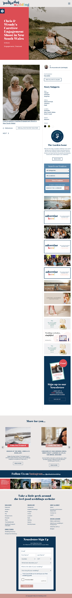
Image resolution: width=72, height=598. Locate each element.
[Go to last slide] (2, 447)
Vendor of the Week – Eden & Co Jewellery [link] (18, 452)
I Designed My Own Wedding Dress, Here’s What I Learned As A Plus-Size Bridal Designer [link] (54, 453)
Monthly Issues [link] (31, 524)
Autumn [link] (46, 119)
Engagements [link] (9, 46)
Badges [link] (52, 528)
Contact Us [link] (53, 513)
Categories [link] (30, 507)
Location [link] (29, 515)
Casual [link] (46, 93)
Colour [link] (29, 513)
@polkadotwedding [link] (52, 474)
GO (67, 188)
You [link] (6, 513)
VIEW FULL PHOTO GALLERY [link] (53, 79)
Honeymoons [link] (8, 515)
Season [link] (29, 522)
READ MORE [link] (57, 159)
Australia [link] (47, 110)
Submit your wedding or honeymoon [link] (56, 524)
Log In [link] (51, 515)
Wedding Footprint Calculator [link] (10, 525)
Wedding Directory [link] (10, 531)
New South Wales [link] (49, 112)
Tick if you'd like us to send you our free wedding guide (35, 574)
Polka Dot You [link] (54, 445)
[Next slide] (69, 447)
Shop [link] (6, 520)
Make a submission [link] (55, 521)
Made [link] (6, 511)
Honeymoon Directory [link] (11, 533)
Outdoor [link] (47, 103)
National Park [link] (48, 102)
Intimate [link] (47, 94)
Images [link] (29, 511)
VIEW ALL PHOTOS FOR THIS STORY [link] (28, 128)
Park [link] (45, 105)
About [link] (51, 507)
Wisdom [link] (7, 509)
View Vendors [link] (57, 181)
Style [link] (28, 518)
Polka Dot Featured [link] (18, 445)
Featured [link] (18, 46)
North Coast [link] (48, 114)
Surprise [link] (46, 96)
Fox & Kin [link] (47, 76)
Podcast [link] (7, 518)
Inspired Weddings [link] (32, 509)
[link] (2, 11)
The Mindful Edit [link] (9, 522)
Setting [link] (29, 520)
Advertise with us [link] (54, 526)
